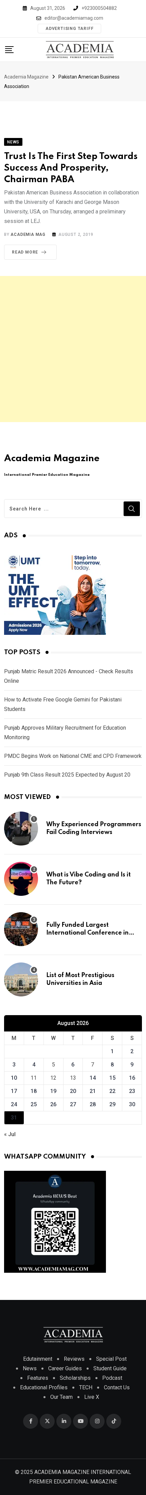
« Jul (10, 1134)
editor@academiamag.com (73, 18)
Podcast (112, 1378)
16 (132, 1078)
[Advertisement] (73, 349)
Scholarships (75, 1378)
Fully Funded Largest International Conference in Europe (87, 932)
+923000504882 (99, 8)
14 (93, 1078)
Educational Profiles (44, 1387)
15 (112, 1078)
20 (73, 1091)
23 (132, 1091)
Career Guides (65, 1368)
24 (14, 1104)
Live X (91, 1397)
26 (53, 1104)
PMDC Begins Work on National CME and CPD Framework (73, 756)
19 (53, 1091)
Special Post (111, 1359)
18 (34, 1091)
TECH (85, 1387)
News (30, 1368)
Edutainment (37, 1359)
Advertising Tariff (69, 28)
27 (73, 1104)
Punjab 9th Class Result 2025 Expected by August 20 (67, 774)
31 (14, 1117)
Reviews (74, 1359)
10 (14, 1078)
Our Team (61, 1397)
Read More (25, 252)
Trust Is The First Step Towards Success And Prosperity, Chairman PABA (71, 168)
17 (14, 1091)
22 (112, 1091)
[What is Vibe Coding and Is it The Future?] (21, 879)
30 (132, 1104)
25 (34, 1104)
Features (37, 1378)
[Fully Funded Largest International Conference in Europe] (21, 929)
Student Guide (110, 1368)
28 (93, 1104)
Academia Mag (28, 234)
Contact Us (117, 1387)
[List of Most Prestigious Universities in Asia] (21, 979)
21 (93, 1091)
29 (112, 1104)
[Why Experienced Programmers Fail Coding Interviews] (21, 829)
